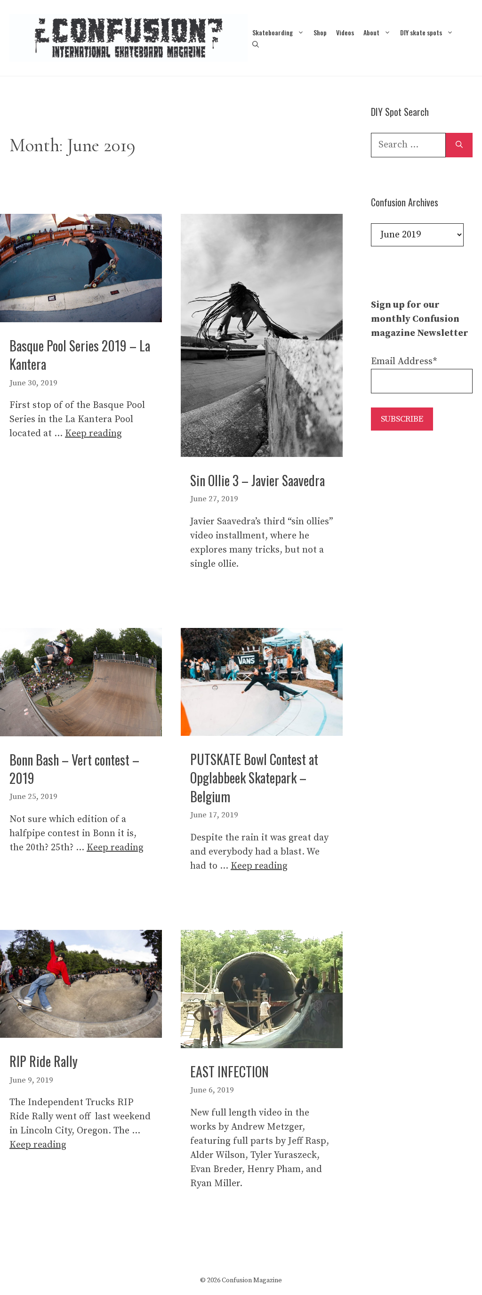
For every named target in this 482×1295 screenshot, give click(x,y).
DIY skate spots (421, 32)
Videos (345, 32)
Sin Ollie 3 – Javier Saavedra (257, 480)
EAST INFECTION (229, 1071)
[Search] (459, 145)
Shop (320, 32)
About (371, 32)
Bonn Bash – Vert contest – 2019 (74, 769)
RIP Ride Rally (43, 1061)
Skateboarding (272, 32)
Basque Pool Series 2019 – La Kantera (79, 355)
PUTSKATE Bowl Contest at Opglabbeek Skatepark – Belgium (254, 777)
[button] (256, 44)
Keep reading (93, 434)
